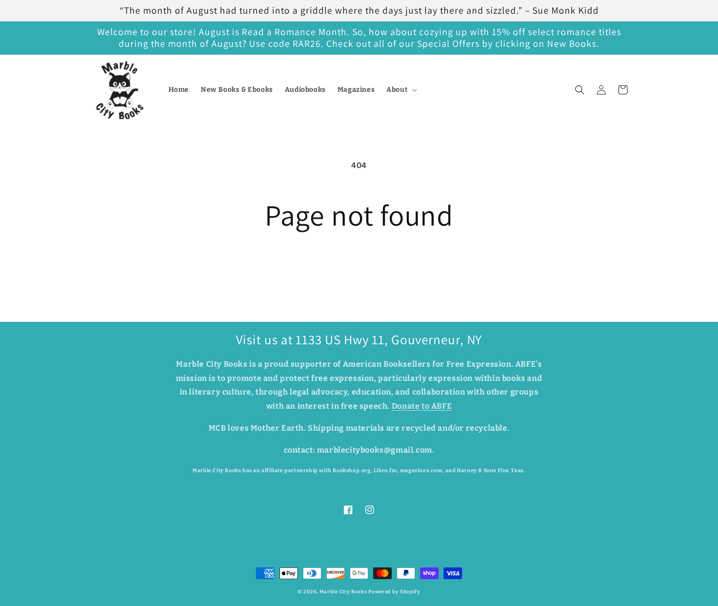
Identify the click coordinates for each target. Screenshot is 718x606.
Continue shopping (359, 268)
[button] (400, 90)
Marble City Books (343, 592)
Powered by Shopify (394, 592)
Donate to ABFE (422, 406)
